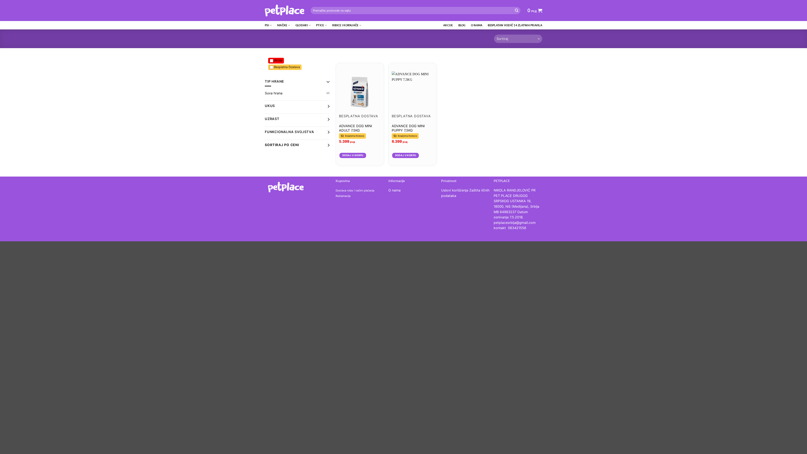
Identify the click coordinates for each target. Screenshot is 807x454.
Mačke (282, 25)
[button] (534, 10)
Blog (461, 25)
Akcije (448, 25)
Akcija (277, 60)
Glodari (301, 25)
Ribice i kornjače (345, 25)
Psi (267, 25)
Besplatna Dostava (286, 67)
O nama (477, 25)
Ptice (320, 25)
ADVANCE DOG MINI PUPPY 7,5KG (408, 128)
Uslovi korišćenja (454, 190)
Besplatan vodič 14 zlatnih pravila (515, 25)
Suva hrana (273, 93)
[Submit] (516, 10)
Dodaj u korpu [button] (352, 155)
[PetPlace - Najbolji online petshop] (284, 10)
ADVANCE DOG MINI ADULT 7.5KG (355, 128)
